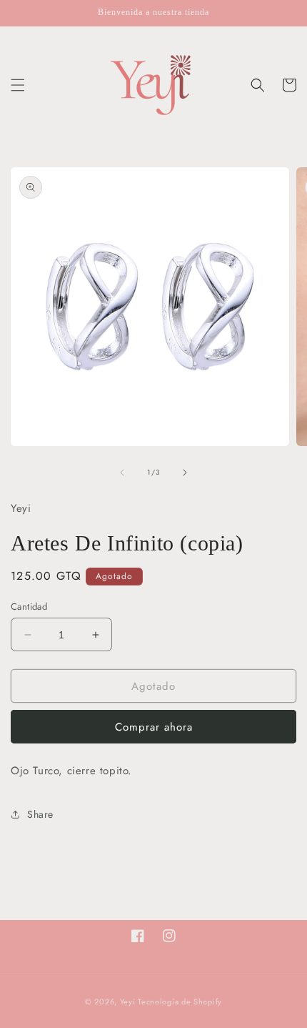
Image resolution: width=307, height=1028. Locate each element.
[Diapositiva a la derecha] (185, 472)
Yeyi (128, 1001)
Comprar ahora (154, 727)
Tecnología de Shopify (180, 1001)
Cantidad (29, 606)
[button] (18, 85)
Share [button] (40, 814)
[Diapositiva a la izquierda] (122, 472)
